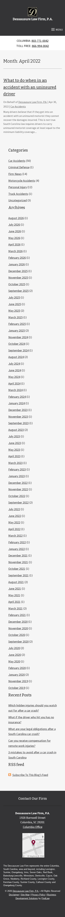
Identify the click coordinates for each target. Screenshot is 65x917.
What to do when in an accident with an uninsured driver (29, 87)
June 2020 (14, 655)
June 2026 (14, 231)
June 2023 (14, 443)
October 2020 (16, 635)
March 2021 (15, 608)
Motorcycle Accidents (21, 180)
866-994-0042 (40, 46)
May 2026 (14, 238)
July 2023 (14, 436)
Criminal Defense (19, 167)
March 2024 (15, 390)
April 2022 (14, 529)
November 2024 (18, 337)
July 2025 (14, 297)
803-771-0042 (40, 41)
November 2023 (18, 416)
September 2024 (18, 350)
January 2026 (16, 264)
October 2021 (16, 569)
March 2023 (15, 463)
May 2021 (14, 595)
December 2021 (18, 555)
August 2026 (16, 218)
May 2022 (14, 522)
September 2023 (18, 423)
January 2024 (16, 403)
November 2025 (18, 277)
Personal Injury (17, 187)
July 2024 (14, 363)
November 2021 (18, 562)
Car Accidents (18, 106)
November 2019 (18, 681)
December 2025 (18, 271)
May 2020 (14, 661)
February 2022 (17, 542)
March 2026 (15, 251)
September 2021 (18, 575)
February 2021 (17, 615)
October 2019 (16, 688)
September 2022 (18, 502)
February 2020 (17, 668)
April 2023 (14, 456)
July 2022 (14, 509)
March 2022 (15, 535)
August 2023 (16, 430)
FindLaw (46, 898)
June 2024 (14, 370)
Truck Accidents (18, 194)
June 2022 (14, 516)
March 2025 (15, 317)
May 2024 (14, 377)
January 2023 (16, 476)
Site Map (25, 894)
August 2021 (16, 582)
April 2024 (14, 383)
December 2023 (18, 410)
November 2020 (18, 628)
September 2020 (18, 641)
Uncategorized (17, 200)
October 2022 (16, 496)
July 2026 (14, 224)
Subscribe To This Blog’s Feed (30, 775)
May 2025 (14, 311)
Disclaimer (14, 894)
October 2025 (16, 284)
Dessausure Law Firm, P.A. (32, 102)
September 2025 (18, 291)
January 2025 (16, 330)
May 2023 (14, 450)
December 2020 (18, 622)
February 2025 (17, 324)
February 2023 (17, 469)
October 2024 (16, 344)
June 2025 (14, 304)
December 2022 (18, 483)
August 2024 (16, 357)
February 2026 (17, 258)
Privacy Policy (38, 894)
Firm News (15, 174)
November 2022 (18, 489)
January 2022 (16, 549)
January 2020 (16, 675)
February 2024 (17, 397)
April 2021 (14, 602)
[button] (56, 29)
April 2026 (14, 244)
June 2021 (14, 588)
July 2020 (14, 648)
